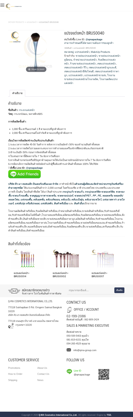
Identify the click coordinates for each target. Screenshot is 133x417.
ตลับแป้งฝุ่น (77, 199)
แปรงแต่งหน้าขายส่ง (95, 75)
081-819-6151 (73, 339)
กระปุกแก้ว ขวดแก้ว (72, 191)
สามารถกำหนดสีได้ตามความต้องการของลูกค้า (88, 43)
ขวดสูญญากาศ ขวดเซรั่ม (42, 195)
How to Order (15, 374)
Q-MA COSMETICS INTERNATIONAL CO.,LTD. (30, 301)
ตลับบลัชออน (52, 199)
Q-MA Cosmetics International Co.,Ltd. (58, 415)
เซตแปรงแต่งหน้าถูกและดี (102, 67)
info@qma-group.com (85, 350)
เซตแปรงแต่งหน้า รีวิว (75, 67)
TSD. (109, 415)
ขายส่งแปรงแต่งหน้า (86, 55)
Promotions (14, 367)
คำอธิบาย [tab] (17, 93)
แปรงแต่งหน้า (32, 22)
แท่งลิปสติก (46, 203)
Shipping (12, 380)
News (40, 380)
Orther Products (16, 22)
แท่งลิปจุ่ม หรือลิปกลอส (26, 203)
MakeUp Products (100, 52)
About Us (42, 367)
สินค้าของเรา (15, 18)
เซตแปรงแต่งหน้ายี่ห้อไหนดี (79, 71)
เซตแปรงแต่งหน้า (106, 63)
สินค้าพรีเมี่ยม (61, 203)
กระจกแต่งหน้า (27, 110)
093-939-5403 (73, 335)
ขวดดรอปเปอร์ (65, 195)
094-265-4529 (73, 343)
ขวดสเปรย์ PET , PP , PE (87, 195)
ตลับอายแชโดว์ (92, 199)
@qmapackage (94, 39)
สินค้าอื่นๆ (79, 203)
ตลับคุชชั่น (38, 199)
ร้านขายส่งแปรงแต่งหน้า (83, 63)
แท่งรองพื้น (26, 199)
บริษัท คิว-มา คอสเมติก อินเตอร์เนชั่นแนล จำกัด (33, 184)
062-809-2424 (91, 319)
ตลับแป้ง (65, 199)
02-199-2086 (76, 316)
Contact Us (43, 374)
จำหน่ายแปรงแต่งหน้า (85, 59)
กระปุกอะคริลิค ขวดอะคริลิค (99, 191)
